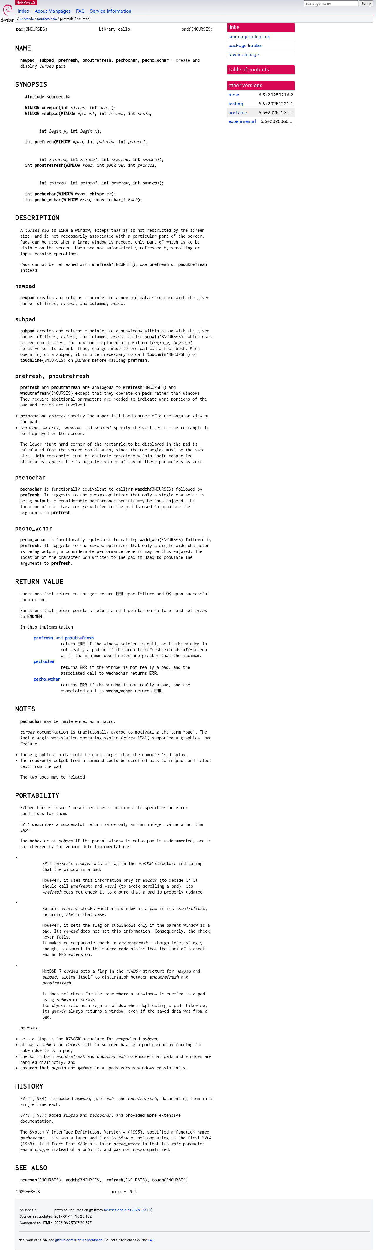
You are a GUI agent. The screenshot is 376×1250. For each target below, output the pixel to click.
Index (23, 11)
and (64, 637)
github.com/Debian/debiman (79, 1240)
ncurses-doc (47, 19)
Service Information (110, 11)
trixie (234, 95)
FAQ (80, 11)
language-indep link (249, 36)
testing (236, 103)
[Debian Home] (7, 12)
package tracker (245, 45)
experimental (242, 121)
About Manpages (53, 11)
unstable (27, 19)
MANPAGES (26, 2)
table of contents (249, 70)
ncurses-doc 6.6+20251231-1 (128, 1210)
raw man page (244, 54)
